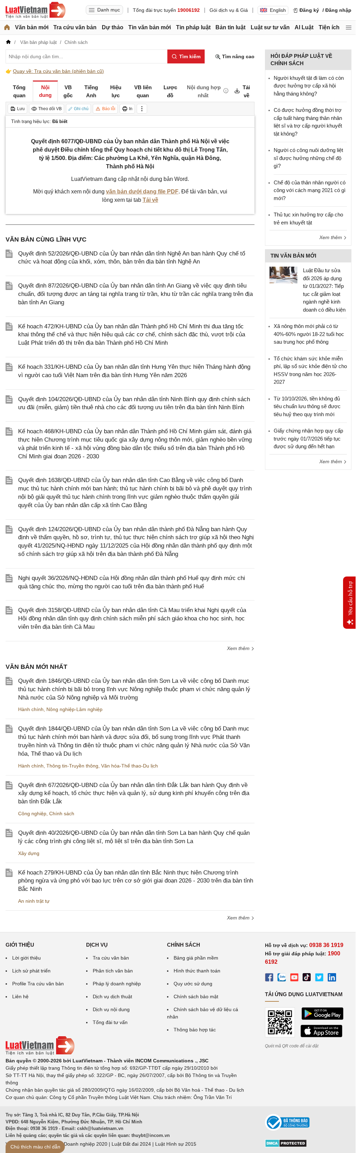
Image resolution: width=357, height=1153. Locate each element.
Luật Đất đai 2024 (131, 1144)
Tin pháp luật (193, 27)
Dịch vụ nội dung (111, 1009)
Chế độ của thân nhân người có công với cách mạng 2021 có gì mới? (309, 190)
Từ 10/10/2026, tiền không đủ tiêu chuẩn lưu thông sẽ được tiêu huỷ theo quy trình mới (307, 406)
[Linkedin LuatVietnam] (332, 978)
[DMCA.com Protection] (286, 1145)
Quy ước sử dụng (193, 983)
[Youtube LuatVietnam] (294, 978)
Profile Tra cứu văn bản (38, 983)
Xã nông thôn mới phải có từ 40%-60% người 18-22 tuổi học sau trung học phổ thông (309, 334)
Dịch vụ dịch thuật (112, 996)
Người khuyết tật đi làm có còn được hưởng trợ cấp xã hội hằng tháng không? (309, 86)
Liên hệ (20, 996)
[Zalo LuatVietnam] (282, 978)
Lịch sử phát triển (31, 970)
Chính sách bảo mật (196, 996)
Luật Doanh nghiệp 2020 (80, 1144)
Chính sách (61, 813)
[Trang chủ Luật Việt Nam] (36, 10)
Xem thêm (239, 648)
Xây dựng (28, 853)
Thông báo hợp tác (195, 1029)
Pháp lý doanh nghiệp (117, 983)
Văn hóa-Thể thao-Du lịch (129, 766)
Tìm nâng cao (238, 56)
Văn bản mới (31, 27)
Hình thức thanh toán (197, 970)
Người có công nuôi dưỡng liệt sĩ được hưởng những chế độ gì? (308, 158)
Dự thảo (112, 27)
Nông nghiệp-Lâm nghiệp (74, 709)
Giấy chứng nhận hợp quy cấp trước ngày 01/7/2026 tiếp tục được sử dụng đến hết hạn (308, 438)
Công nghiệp (32, 813)
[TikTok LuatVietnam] (307, 978)
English (278, 10)
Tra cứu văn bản (75, 27)
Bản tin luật (230, 27)
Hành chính (31, 709)
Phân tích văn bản (113, 970)
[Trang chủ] (7, 28)
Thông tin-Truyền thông (72, 766)
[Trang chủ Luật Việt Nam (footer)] (40, 1053)
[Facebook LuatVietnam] (269, 978)
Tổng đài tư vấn (110, 1022)
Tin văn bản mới (149, 27)
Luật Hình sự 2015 (175, 1144)
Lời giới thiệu (26, 958)
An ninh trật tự (34, 901)
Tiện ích (329, 27)
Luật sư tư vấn (270, 27)
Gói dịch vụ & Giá (229, 10)
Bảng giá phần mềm (196, 958)
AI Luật (304, 27)
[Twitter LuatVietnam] (319, 978)
